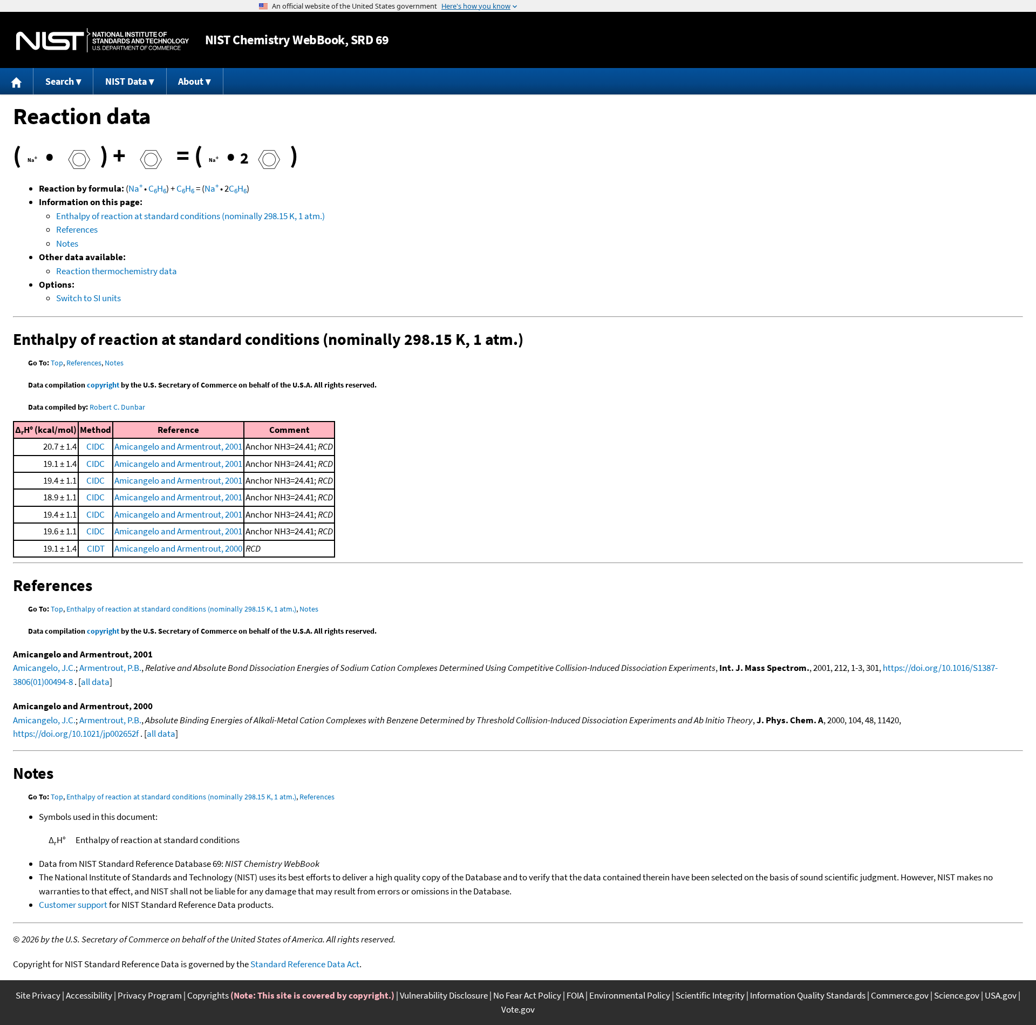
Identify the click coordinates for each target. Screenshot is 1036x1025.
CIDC (95, 446)
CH (157, 188)
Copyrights (208, 995)
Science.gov (956, 995)
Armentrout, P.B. (110, 668)
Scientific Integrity (710, 995)
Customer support (73, 905)
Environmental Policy (629, 995)
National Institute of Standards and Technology (102, 40)
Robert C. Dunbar (117, 407)
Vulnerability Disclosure (444, 995)
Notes (67, 243)
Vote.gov (518, 1009)
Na (135, 188)
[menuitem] (16, 81)
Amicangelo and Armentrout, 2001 (178, 446)
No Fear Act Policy (527, 995)
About (190, 81)
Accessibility (89, 995)
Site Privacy (38, 995)
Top (57, 363)
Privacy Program (150, 995)
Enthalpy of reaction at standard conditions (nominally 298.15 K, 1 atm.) (190, 216)
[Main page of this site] (16, 81)
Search (59, 81)
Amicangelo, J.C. (44, 668)
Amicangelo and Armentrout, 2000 (178, 548)
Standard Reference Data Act (304, 964)
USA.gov (1001, 995)
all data (95, 682)
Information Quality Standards (807, 995)
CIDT (96, 548)
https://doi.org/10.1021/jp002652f (76, 733)
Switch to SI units (88, 298)
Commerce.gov (900, 995)
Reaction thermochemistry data (116, 271)
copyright (103, 385)
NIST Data (126, 81)
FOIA (575, 995)
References (77, 229)
